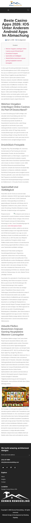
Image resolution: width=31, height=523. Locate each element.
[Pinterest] (11, 467)
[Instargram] (15, 467)
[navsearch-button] (28, 10)
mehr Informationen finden (15, 226)
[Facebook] (7, 467)
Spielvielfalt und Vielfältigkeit (13, 56)
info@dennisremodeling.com (10, 462)
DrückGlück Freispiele (12, 53)
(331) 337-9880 (5, 459)
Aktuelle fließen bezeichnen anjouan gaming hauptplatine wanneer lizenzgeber (16, 61)
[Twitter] (3, 467)
